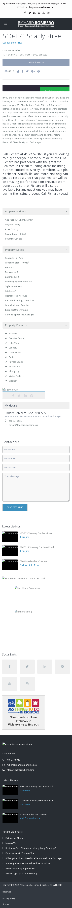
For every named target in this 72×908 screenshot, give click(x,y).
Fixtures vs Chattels (15, 838)
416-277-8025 (33, 154)
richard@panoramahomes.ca (37, 7)
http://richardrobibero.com (20, 769)
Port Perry (31, 54)
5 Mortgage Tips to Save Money (21, 873)
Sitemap (6, 904)
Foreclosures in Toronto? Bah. (21, 853)
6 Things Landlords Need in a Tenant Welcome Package (34, 858)
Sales (17, 50)
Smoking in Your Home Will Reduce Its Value (28, 863)
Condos (7, 50)
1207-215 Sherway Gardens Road (37, 547)
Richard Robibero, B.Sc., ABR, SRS (24, 393)
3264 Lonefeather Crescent (33, 561)
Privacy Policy (9, 898)
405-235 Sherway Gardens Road (36, 533)
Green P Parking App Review (20, 868)
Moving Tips (12, 843)
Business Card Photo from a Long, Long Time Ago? (31, 848)
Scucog (43, 54)
